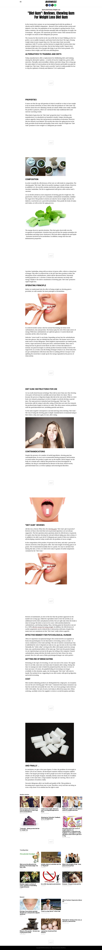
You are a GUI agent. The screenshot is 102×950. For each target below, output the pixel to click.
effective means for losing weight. (42, 627)
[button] (20, 1)
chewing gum (52, 529)
